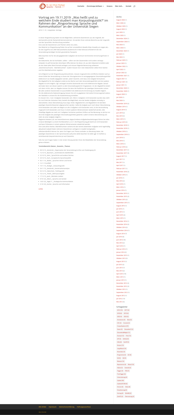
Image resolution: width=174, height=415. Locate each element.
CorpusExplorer (122, 326)
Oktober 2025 (120, 26)
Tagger (120, 371)
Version (120, 387)
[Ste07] (120, 396)
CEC (119, 323)
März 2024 (119, 48)
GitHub (126, 339)
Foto (128, 336)
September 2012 (121, 292)
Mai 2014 (119, 243)
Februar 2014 (120, 249)
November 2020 (121, 91)
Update (120, 380)
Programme (121, 355)
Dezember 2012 (121, 283)
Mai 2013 (119, 271)
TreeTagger (121, 374)
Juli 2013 (119, 264)
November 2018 (121, 128)
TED (127, 371)
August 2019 (120, 110)
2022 (119, 316)
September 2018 (121, 134)
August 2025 (120, 29)
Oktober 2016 (120, 175)
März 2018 (119, 144)
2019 (126, 313)
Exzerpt (120, 336)
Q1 (129, 355)
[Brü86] (128, 393)
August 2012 (120, 295)
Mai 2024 (119, 45)
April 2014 (119, 246)
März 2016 (119, 187)
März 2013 (119, 277)
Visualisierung (122, 390)
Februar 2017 (120, 168)
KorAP (126, 342)
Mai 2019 (119, 116)
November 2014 (121, 224)
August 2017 (120, 156)
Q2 (119, 358)
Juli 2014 (119, 237)
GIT (119, 339)
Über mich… (119, 6)
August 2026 (120, 20)
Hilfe (119, 342)
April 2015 (119, 215)
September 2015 (121, 203)
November (121, 352)
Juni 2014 (119, 240)
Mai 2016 (119, 181)
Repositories (121, 364)
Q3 (124, 358)
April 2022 (119, 69)
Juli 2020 (119, 97)
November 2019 (121, 103)
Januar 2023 (120, 63)
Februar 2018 (120, 147)
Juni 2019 (119, 113)
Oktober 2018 (120, 131)
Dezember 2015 (121, 193)
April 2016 (119, 184)
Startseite (80, 6)
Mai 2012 (119, 302)
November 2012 (121, 286)
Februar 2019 (120, 122)
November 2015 (121, 196)
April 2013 (119, 274)
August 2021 (120, 79)
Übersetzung (129, 396)
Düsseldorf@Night (123, 332)
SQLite (120, 368)
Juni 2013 (119, 268)
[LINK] (41, 189)
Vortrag (120, 393)
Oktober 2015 (120, 199)
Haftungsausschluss (84, 407)
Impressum (52, 407)
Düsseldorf (128, 329)
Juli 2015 (119, 209)
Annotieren (121, 320)
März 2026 (119, 23)
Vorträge (59, 30)
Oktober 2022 (120, 66)
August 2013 (120, 261)
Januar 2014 (120, 252)
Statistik (128, 368)
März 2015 (119, 218)
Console (126, 323)
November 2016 (121, 172)
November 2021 (121, 76)
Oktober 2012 (120, 289)
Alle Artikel (42, 407)
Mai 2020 (119, 100)
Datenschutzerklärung (66, 407)
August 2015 (120, 206)
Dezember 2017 (121, 150)
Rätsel (131, 364)
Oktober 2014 (120, 227)
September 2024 (121, 42)
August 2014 (120, 233)
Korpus (120, 345)
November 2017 (121, 153)
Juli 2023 (119, 54)
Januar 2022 (120, 73)
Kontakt (128, 6)
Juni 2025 (119, 32)
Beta (129, 320)
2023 (126, 316)
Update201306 (122, 384)
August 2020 (120, 94)
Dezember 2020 (121, 88)
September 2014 (121, 230)
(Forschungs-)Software (94, 6)
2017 (127, 310)
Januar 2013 (120, 280)
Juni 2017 (119, 159)
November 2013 (121, 255)
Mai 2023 (119, 57)
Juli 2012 (119, 299)
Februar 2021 (120, 82)
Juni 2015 (119, 212)
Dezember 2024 (121, 38)
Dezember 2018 (121, 125)
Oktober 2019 (120, 106)
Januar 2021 (120, 85)
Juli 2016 (119, 178)
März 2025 (119, 35)
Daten (119, 329)
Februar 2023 (120, 60)
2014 (120, 310)
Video (127, 387)
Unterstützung (122, 377)
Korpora (109, 6)
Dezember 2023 (121, 51)
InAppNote (51, 30)
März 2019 (119, 119)
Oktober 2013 (120, 258)
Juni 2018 (119, 137)
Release (120, 361)
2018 (119, 313)
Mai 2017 (119, 162)
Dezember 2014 (121, 221)
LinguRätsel (121, 348)
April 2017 (119, 165)
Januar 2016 (120, 190)
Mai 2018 (119, 141)
